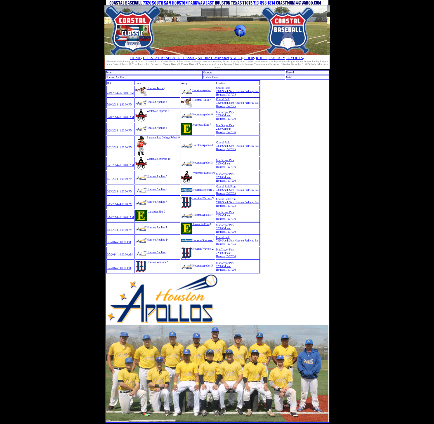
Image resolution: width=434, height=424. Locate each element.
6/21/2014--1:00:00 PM (119, 178)
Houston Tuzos (155, 88)
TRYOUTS (294, 58)
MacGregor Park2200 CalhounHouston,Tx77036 (226, 115)
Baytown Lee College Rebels (162, 137)
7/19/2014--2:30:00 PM (119, 104)
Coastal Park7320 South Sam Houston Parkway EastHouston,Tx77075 (237, 91)
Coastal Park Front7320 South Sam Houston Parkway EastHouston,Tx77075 (237, 190)
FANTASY (277, 58)
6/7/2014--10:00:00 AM (120, 254)
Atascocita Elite (201, 124)
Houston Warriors (202, 198)
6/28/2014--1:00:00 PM (119, 130)
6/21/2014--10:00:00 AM (120, 165)
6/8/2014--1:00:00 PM (119, 242)
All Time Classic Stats (213, 58)
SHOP (249, 58)
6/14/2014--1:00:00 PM (119, 230)
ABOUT (236, 58)
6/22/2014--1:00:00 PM (119, 147)
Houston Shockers (202, 189)
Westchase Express (157, 110)
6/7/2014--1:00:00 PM (119, 268)
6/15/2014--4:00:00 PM (119, 204)
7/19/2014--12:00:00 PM (120, 93)
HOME (135, 58)
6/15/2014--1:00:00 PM (119, 191)
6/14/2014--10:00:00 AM (120, 217)
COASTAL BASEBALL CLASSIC (169, 58)
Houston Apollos (201, 90)
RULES (262, 58)
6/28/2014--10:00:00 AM (120, 117)
